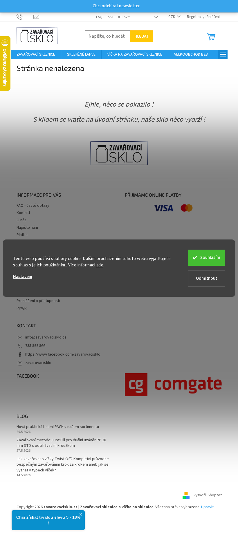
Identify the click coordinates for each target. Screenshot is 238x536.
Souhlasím (210, 258)
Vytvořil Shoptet (208, 495)
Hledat (141, 36)
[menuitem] (36, 54)
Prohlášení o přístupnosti (38, 301)
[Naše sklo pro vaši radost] (119, 153)
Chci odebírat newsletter (116, 6)
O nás (21, 220)
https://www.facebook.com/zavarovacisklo (62, 354)
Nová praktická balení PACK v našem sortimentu (58, 427)
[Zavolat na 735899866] (25, 16)
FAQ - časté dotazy (113, 17)
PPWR (22, 308)
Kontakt (23, 213)
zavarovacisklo (38, 363)
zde (100, 265)
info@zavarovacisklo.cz (45, 337)
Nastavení (22, 277)
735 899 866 (35, 346)
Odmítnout (206, 278)
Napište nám (27, 228)
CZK (172, 16)
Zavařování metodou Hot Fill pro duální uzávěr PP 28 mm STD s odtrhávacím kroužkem (61, 443)
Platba (22, 235)
